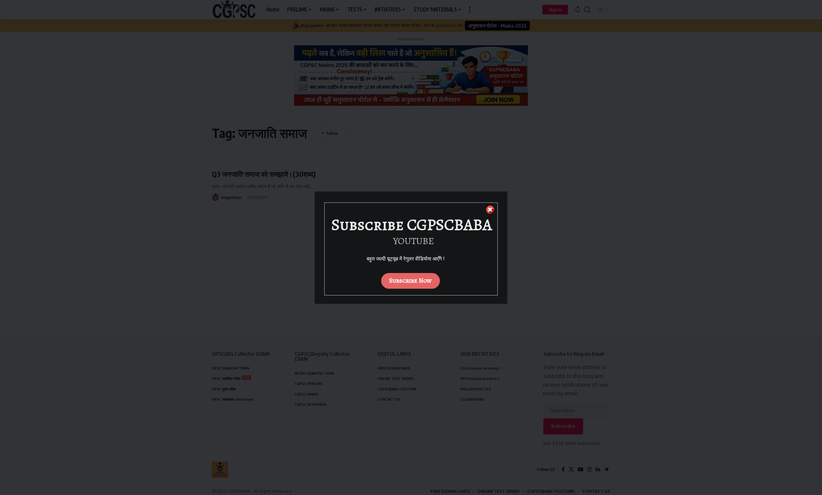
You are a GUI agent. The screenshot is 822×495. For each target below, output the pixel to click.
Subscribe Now (410, 280)
